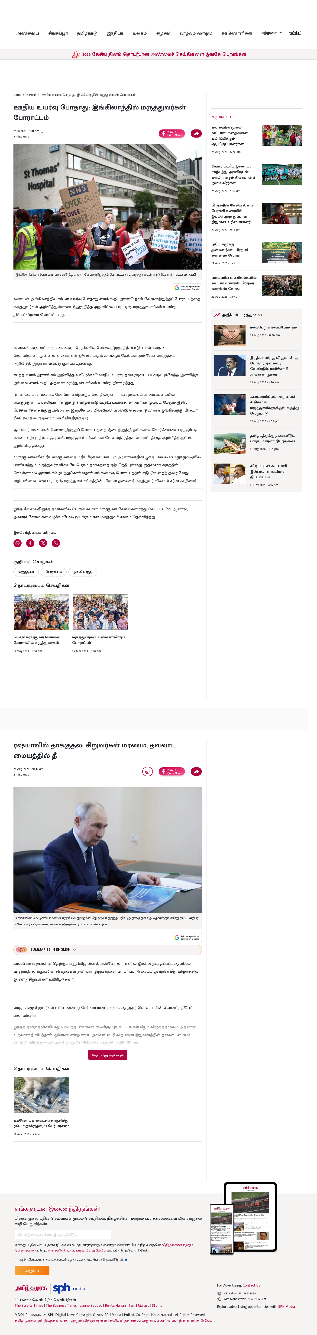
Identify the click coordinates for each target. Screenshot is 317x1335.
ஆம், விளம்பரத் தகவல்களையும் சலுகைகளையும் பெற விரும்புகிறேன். (73, 1259)
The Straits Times (29, 1306)
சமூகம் (163, 33)
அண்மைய (27, 33)
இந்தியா (114, 33)
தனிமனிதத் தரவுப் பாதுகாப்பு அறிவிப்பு (77, 1250)
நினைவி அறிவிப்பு (195, 1320)
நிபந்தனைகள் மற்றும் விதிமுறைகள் (75, 1320)
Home (17, 94)
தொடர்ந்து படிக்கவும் (107, 1055)
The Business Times (61, 1306)
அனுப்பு (32, 1270)
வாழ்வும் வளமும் (196, 33)
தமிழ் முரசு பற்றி (28, 1320)
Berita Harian (115, 1306)
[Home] (69, 1288)
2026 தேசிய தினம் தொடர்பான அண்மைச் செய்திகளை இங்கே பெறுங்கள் (164, 54)
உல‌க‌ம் (140, 33)
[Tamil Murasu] (31, 1288)
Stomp (157, 1306)
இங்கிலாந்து (82, 572)
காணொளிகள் (237, 33)
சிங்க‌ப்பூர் (58, 33)
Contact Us (251, 1285)
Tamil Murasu (138, 1306)
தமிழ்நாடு (87, 33)
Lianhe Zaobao (90, 1306)
